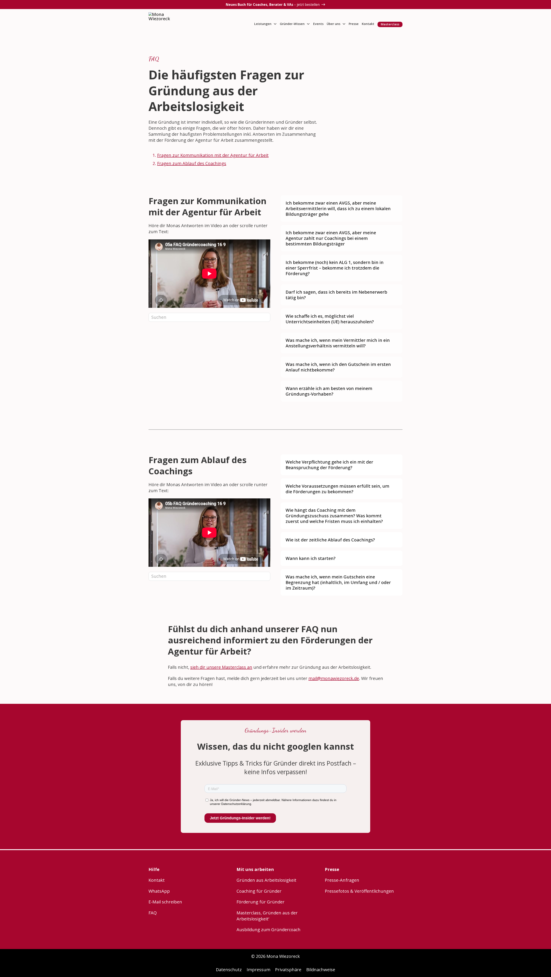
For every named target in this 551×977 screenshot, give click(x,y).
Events (318, 24)
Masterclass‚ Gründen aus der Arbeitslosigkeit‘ (267, 916)
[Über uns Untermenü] (343, 23)
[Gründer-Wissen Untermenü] (308, 23)
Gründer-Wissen (292, 24)
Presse (354, 24)
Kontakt (368, 24)
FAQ (153, 913)
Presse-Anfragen (342, 880)
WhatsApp (159, 891)
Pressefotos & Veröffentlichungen (359, 891)
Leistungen (262, 24)
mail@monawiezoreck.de (333, 678)
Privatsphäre (288, 969)
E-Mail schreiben (165, 902)
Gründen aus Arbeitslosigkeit (266, 880)
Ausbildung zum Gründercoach (268, 929)
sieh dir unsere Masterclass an (221, 667)
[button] (341, 208)
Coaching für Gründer (259, 891)
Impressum (258, 969)
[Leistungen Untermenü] (275, 23)
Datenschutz (229, 969)
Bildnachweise (320, 969)
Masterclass (390, 24)
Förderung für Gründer (261, 902)
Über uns (333, 24)
